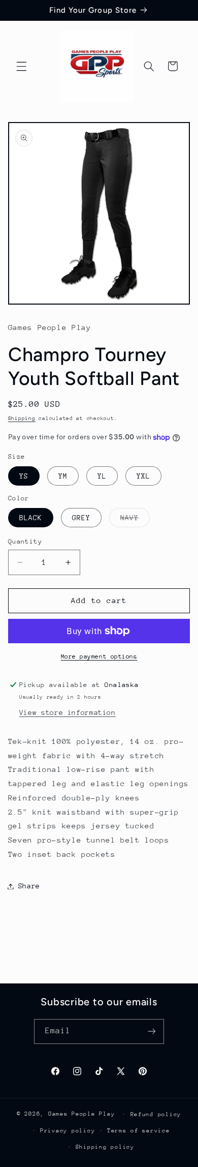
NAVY (135, 520)
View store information (67, 712)
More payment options (99, 656)
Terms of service (138, 1130)
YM (63, 476)
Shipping (22, 418)
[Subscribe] (151, 1031)
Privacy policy (67, 1130)
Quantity (25, 541)
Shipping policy (105, 1147)
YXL (143, 476)
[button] (21, 66)
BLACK (30, 518)
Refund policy (156, 1114)
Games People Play (81, 1114)
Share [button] (29, 886)
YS (23, 476)
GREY (81, 518)
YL (102, 476)
